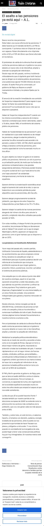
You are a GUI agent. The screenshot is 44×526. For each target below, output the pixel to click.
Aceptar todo (22, 510)
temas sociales (25, 9)
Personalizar (22, 516)
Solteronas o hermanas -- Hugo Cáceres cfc (11, 465)
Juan (6, 23)
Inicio (3, 9)
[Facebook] (4, 28)
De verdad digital (8, 35)
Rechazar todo (22, 521)
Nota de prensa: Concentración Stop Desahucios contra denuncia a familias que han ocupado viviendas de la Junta (32, 469)
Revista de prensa (13, 9)
